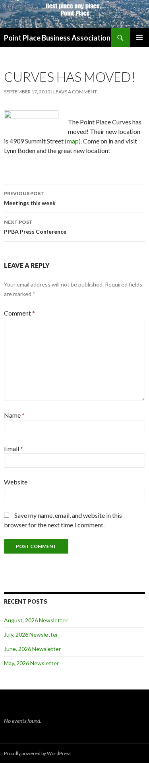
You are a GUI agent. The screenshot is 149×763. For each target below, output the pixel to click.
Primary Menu (139, 37)
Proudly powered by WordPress (38, 753)
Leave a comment (75, 92)
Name (14, 415)
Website (15, 482)
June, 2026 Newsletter (32, 648)
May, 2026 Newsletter (31, 663)
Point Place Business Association (57, 37)
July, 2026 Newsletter (31, 634)
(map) (73, 141)
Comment (19, 313)
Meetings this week (30, 198)
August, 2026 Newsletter (36, 620)
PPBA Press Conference (35, 227)
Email (13, 448)
